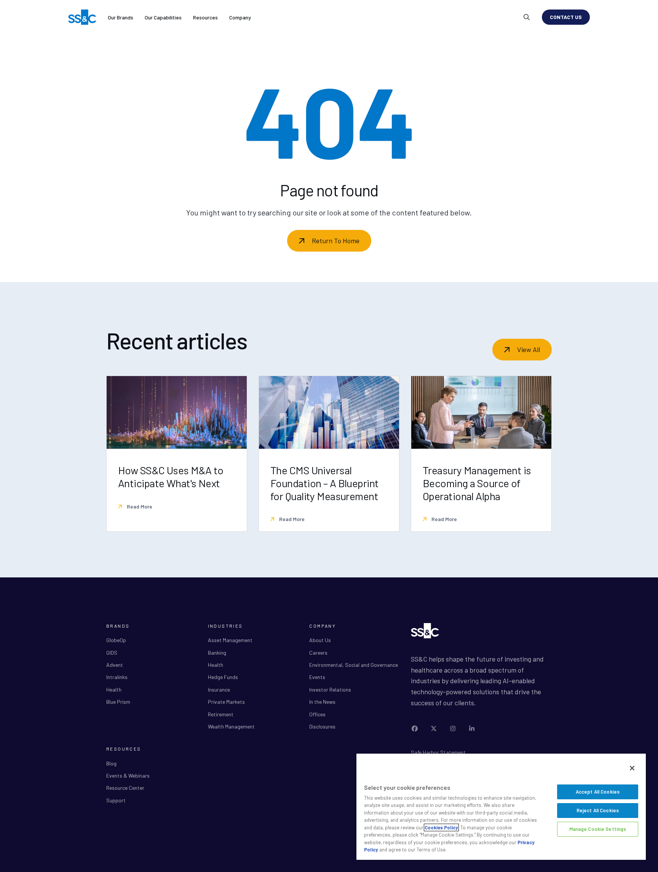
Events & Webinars (128, 775)
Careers (318, 652)
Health (113, 689)
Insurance (219, 689)
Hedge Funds (223, 677)
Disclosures (322, 726)
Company (240, 17)
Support (116, 800)
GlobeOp (116, 640)
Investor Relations (330, 689)
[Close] (632, 768)
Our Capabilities (163, 17)
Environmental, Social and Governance (353, 665)
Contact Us (566, 17)
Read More (139, 506)
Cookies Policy (441, 827)
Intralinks (117, 677)
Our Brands (120, 17)
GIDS (111, 652)
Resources (205, 17)
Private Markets (226, 701)
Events (317, 677)
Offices (317, 714)
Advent (114, 665)
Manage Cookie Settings (597, 829)
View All (528, 349)
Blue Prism (118, 701)
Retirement (220, 714)
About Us (320, 640)
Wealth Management (231, 726)
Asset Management (230, 640)
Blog (111, 763)
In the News (322, 701)
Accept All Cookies (598, 792)
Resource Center (125, 787)
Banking (217, 652)
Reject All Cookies (598, 810)
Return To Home (335, 240)
